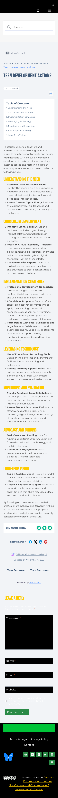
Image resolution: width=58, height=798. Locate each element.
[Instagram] (52, 754)
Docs (17, 63)
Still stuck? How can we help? (31, 554)
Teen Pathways (16, 570)
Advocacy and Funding (19, 130)
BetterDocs (35, 582)
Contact (29, 744)
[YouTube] (26, 754)
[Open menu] (48, 9)
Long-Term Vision (16, 135)
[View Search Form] (41, 9)
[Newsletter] (52, 762)
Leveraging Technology (19, 121)
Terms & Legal (19, 739)
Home (7, 63)
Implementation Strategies (21, 117)
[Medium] (32, 754)
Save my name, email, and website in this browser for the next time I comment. (29, 701)
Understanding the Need (20, 108)
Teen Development (34, 63)
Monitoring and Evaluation (21, 126)
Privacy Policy (39, 739)
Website (11, 689)
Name (10, 660)
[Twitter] (45, 754)
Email (10, 675)
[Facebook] (39, 754)
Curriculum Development (21, 112)
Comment (13, 618)
